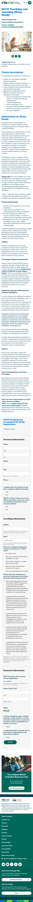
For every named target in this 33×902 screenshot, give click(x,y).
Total (5, 708)
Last (4, 457)
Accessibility (6, 849)
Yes (7, 492)
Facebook (7, 864)
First (4, 451)
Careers (4, 823)
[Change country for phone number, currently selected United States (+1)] (5, 484)
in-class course (9, 127)
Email (5, 461)
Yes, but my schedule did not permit (17, 571)
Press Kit (5, 826)
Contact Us (5, 820)
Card (4, 695)
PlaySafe (5, 829)
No (7, 495)
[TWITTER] (16, 56)
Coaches (10, 25)
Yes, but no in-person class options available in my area (16, 557)
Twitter (11, 864)
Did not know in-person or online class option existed (16, 562)
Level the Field (7, 846)
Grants (4, 839)
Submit (10, 742)
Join (16, 893)
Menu (25, 2)
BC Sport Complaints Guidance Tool (14, 859)
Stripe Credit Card (10, 688)
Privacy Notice (7, 836)
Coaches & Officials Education (12, 27)
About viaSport (7, 816)
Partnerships (6, 842)
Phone (6, 480)
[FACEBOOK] (12, 56)
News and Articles (8, 855)
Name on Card (7, 701)
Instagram (16, 864)
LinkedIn (20, 864)
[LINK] (19, 56)
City (5, 470)
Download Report (16, 880)
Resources (5, 852)
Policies (4, 833)
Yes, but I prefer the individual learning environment (15, 567)
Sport (5, 536)
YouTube (3, 864)
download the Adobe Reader (14, 186)
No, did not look (11, 553)
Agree (8, 727)
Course (4, 25)
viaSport (11, 2)
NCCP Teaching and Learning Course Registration (14, 677)
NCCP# (6, 525)
